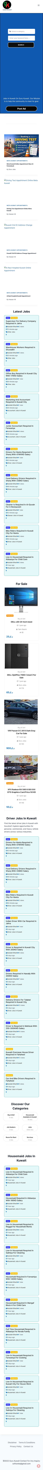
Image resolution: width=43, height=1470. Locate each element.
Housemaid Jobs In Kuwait (16, 568)
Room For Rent (11, 1137)
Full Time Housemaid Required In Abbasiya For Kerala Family (20, 1330)
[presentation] (21, 145)
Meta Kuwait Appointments (17, 161)
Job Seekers (11, 1127)
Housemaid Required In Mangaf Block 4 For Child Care (20, 1304)
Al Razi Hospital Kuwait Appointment (18, 296)
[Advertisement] (21, 74)
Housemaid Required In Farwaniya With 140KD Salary (21, 1278)
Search (21, 45)
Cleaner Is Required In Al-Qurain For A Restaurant (20, 506)
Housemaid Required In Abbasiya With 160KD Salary (21, 1199)
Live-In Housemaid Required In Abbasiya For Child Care (20, 558)
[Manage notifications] (38, 1466)
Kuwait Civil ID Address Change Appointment (21, 253)
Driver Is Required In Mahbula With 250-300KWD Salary (21, 1027)
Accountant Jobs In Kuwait (16, 410)
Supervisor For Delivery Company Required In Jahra (21, 322)
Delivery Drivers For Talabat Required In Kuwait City (18, 1001)
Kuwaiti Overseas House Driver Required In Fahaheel (20, 1053)
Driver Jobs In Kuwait (14, 463)
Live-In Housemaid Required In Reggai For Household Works (20, 1225)
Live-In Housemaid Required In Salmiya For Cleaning (20, 1251)
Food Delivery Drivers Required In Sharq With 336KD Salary (21, 479)
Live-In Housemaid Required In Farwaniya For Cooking (20, 1356)
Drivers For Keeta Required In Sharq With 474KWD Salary (19, 453)
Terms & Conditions (27, 1442)
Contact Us (28, 1446)
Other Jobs (11, 332)
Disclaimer (12, 1442)
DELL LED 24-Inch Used (21, 622)
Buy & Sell (21, 619)
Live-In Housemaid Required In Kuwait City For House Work (20, 1383)
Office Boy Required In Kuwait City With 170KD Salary (21, 374)
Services (30, 1137)
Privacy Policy (16, 1446)
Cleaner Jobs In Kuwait (15, 515)
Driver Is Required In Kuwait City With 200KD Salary (20, 948)
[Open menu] (38, 5)
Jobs (30, 1127)
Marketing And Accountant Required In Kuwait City (18, 401)
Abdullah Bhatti (12, 326)
